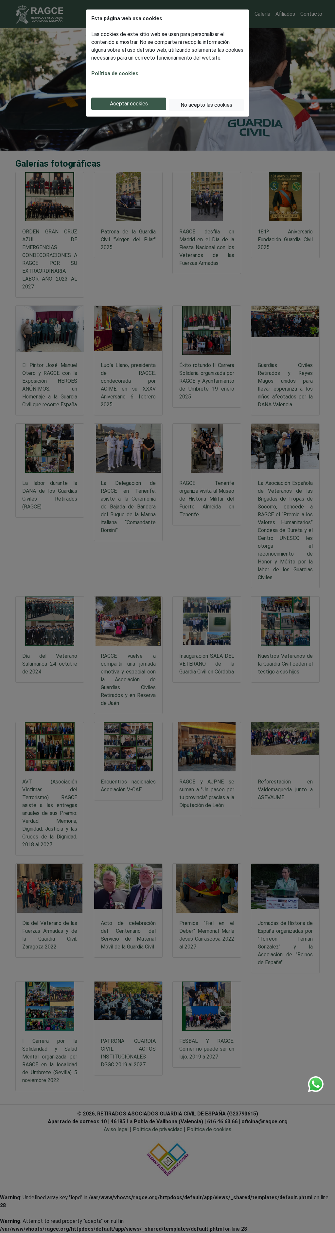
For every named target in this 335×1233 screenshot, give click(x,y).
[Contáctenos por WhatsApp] (315, 1084)
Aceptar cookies (129, 104)
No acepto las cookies (206, 105)
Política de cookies (114, 73)
